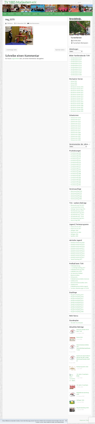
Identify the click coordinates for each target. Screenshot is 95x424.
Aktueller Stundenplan (77, 323)
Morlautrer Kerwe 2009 (77, 103)
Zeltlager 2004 (74, 230)
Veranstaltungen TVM (46, 14)
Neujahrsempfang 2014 (77, 302)
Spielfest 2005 (74, 236)
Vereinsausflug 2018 (76, 193)
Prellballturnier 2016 (76, 271)
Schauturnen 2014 (76, 125)
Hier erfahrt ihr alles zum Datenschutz (54, 422)
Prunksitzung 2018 (76, 157)
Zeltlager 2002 (74, 234)
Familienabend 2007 (76, 73)
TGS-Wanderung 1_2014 (77, 214)
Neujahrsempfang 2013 (77, 304)
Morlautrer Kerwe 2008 (77, 105)
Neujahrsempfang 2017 (77, 298)
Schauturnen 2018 (76, 117)
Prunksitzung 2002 (76, 185)
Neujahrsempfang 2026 (82, 407)
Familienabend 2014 (76, 65)
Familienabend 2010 (76, 71)
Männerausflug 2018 (76, 191)
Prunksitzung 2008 (76, 173)
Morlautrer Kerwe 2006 (77, 109)
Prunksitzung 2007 (76, 175)
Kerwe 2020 (74, 83)
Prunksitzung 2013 (76, 164)
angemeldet (15, 58)
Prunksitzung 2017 (76, 158)
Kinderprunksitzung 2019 (77, 244)
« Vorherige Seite (11, 50)
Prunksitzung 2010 (76, 170)
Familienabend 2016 (76, 61)
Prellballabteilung (75, 266)
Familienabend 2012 (76, 69)
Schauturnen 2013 (76, 127)
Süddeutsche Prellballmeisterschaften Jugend (79, 285)
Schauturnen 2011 (76, 130)
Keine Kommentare (34, 23)
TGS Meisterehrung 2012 (77, 218)
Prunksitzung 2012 (76, 166)
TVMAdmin (10, 23)
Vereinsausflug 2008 (76, 197)
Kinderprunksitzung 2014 (77, 254)
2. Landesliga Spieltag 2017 (78, 268)
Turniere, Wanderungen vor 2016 (80, 288)
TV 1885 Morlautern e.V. (20, 2)
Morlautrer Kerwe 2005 (77, 111)
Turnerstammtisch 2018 (77, 207)
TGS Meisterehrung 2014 (77, 213)
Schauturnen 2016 (76, 121)
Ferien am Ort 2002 (76, 232)
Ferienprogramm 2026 (82, 366)
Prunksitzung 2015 (76, 160)
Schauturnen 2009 (76, 132)
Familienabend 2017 (76, 60)
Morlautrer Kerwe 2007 (77, 107)
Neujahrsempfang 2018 (77, 296)
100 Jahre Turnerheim (82, 385)
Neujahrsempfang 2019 (77, 295)
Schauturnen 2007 (76, 136)
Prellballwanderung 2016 (77, 269)
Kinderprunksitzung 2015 (77, 252)
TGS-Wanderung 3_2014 (77, 211)
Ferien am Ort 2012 (76, 227)
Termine (18, 14)
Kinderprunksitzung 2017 (77, 248)
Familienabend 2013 (76, 67)
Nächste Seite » (60, 50)
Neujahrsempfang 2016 (77, 300)
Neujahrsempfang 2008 (77, 311)
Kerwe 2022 (74, 81)
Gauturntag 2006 (75, 220)
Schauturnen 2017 (76, 119)
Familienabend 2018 (76, 58)
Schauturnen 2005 (76, 140)
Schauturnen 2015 (76, 123)
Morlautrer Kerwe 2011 (77, 100)
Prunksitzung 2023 (76, 153)
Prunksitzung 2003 (76, 183)
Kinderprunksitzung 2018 (77, 246)
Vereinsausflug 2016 (76, 195)
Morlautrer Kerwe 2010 (77, 102)
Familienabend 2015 (76, 63)
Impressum (83, 420)
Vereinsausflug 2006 (76, 199)
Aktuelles (11, 14)
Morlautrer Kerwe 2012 (77, 98)
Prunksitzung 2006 (76, 177)
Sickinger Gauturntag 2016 (78, 209)
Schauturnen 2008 (76, 134)
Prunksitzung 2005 (76, 179)
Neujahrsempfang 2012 (77, 306)
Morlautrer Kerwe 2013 (77, 96)
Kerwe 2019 (74, 85)
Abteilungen (27, 14)
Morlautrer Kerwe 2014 (77, 94)
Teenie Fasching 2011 (76, 259)
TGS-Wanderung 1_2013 (77, 216)
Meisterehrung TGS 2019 (77, 205)
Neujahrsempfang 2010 (77, 310)
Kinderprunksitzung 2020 (77, 242)
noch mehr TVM (59, 14)
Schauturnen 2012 (76, 129)
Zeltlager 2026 (80, 400)
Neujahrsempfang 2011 (77, 308)
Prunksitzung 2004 (76, 181)
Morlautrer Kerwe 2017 (77, 89)
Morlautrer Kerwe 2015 (77, 92)
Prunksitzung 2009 (76, 172)
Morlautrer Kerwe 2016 (77, 90)
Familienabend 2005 (76, 75)
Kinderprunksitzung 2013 (77, 255)
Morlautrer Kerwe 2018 (77, 87)
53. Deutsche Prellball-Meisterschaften (77, 274)
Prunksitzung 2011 (76, 168)
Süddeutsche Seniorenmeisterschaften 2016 (79, 281)
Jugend (35, 14)
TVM (4, 14)
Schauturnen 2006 (76, 138)
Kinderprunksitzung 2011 (77, 257)
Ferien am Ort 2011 (76, 228)
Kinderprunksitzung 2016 (77, 250)
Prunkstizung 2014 (76, 162)
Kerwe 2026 (79, 337)
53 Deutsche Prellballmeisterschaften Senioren (80, 278)
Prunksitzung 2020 (76, 155)
